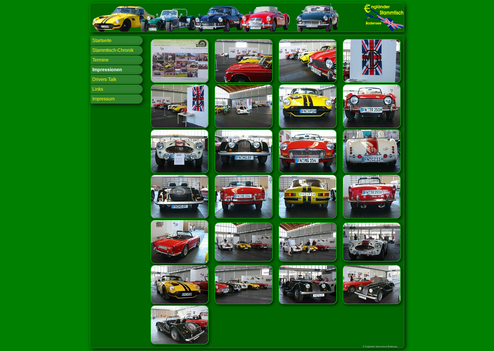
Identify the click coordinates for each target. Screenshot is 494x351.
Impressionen (107, 69)
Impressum (103, 98)
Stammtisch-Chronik (113, 50)
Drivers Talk (104, 79)
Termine (100, 59)
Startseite (101, 40)
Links (97, 89)
